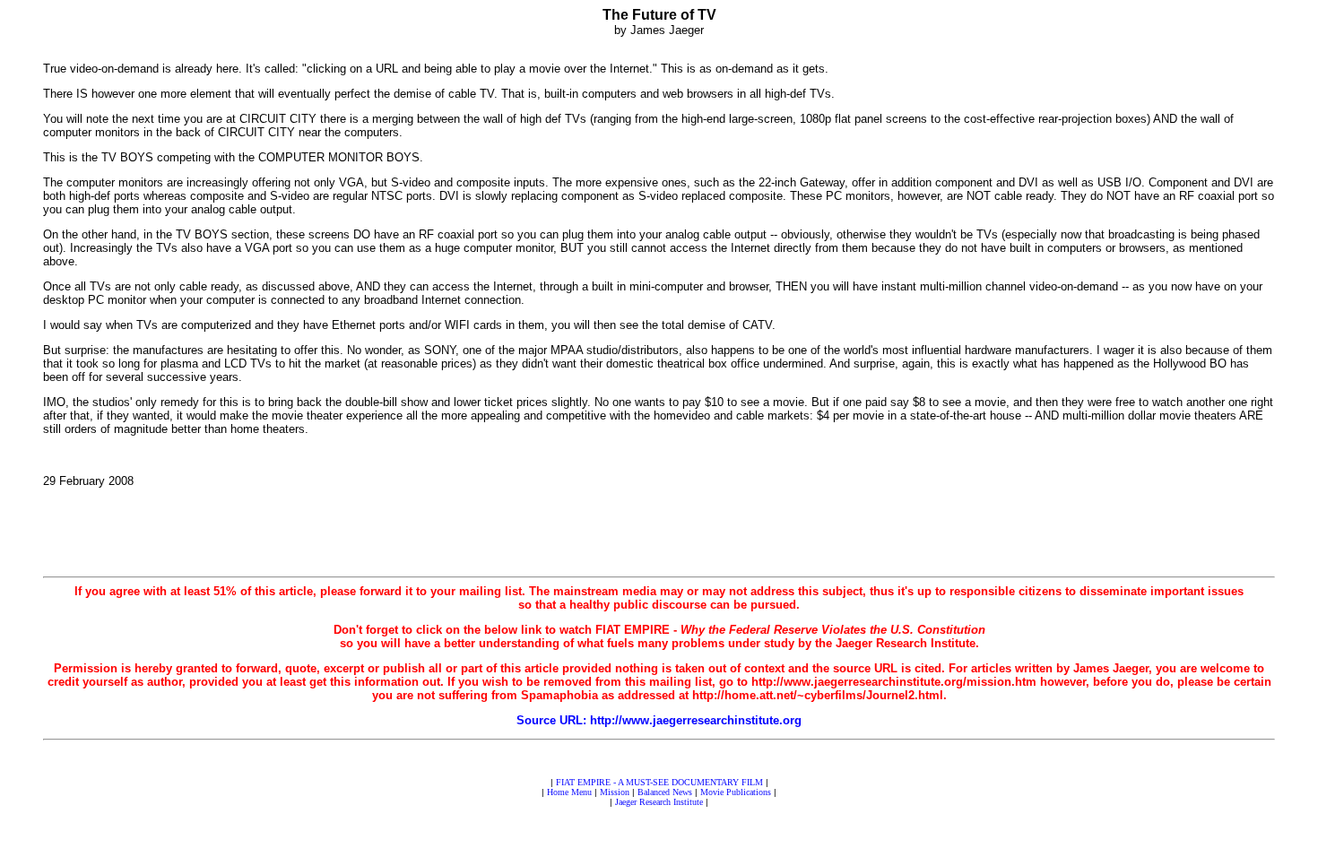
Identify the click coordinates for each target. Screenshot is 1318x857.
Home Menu (569, 792)
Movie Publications (735, 792)
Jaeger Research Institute (659, 802)
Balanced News (664, 792)
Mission (614, 792)
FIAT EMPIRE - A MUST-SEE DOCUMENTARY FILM (659, 782)
